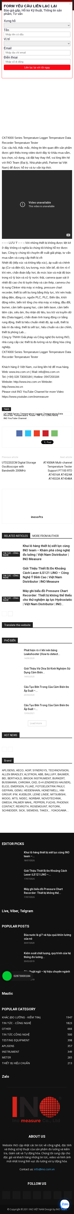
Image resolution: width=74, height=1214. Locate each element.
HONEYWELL (50, 790)
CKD (34, 782)
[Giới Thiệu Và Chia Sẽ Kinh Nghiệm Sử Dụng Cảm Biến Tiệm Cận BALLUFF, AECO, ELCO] (11, 673)
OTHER (6, 1029)
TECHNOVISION (58, 770)
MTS (15, 798)
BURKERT (58, 778)
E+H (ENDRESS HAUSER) (54, 782)
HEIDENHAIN (32, 790)
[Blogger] (6, 1195)
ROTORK (54, 806)
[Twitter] (57, 1195)
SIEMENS (32, 810)
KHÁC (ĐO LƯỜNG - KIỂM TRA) (21, 1017)
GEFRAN (7, 790)
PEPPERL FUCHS (44, 802)
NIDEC (23, 798)
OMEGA (7, 802)
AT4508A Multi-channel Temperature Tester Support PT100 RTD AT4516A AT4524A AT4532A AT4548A (57, 470)
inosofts (37, 517)
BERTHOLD (15, 778)
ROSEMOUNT (38, 806)
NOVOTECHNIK (51, 798)
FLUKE (29, 786)
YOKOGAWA (58, 810)
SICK (22, 810)
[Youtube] (68, 1195)
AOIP (28, 770)
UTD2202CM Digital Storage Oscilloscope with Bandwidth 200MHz (19, 466)
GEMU (18, 790)
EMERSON (17, 786)
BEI (4, 778)
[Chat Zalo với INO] (64, 1204)
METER (6, 1057)
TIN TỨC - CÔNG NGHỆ (11, 554)
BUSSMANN (9, 782)
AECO (20, 770)
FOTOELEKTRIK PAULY (49, 786)
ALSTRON (30, 774)
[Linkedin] (27, 1195)
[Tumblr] (47, 1195)
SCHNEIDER (9, 810)
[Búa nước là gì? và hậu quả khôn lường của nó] (11, 939)
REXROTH (22, 806)
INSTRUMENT (10, 1051)
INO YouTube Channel (15, 418)
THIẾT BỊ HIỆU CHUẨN (16, 1063)
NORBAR (34, 798)
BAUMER (63, 774)
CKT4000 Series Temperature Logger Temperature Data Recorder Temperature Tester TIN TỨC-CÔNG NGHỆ (33, 414)
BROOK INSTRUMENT (37, 778)
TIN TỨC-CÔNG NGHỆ (16, 1034)
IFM (15, 794)
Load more (36, 723)
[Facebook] (16, 1195)
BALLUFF (50, 774)
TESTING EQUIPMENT (16, 1040)
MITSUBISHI (57, 794)
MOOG (6, 798)
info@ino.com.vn (44, 1169)
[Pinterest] (37, 1195)
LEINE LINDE (41, 794)
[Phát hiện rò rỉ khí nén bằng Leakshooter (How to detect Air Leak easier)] (11, 655)
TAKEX (44, 810)
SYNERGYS (39, 770)
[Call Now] (7, 976)
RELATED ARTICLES (16, 535)
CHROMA (24, 782)
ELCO (5, 786)
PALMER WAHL (22, 802)
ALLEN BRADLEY (12, 774)
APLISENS (8, 770)
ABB (40, 774)
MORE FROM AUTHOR (45, 535)
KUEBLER (25, 794)
